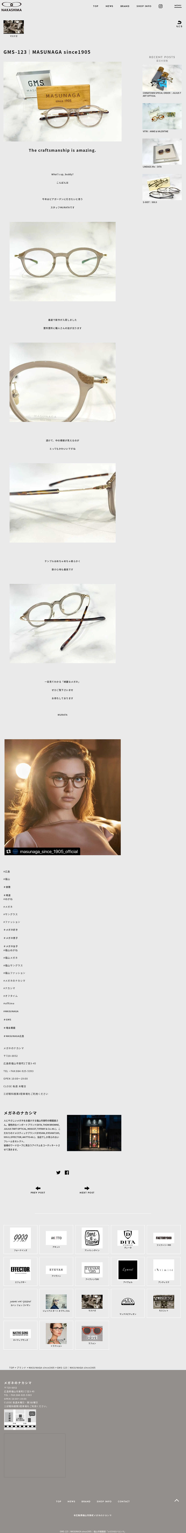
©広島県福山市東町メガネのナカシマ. (93, 1515)
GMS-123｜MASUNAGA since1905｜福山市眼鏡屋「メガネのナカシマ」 (93, 1531)
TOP (96, 6)
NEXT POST (87, 1193)
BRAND (125, 6)
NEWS (109, 6)
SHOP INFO (144, 6)
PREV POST (38, 1193)
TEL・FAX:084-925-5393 (18, 1394)
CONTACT (124, 1502)
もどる (179, 26)
